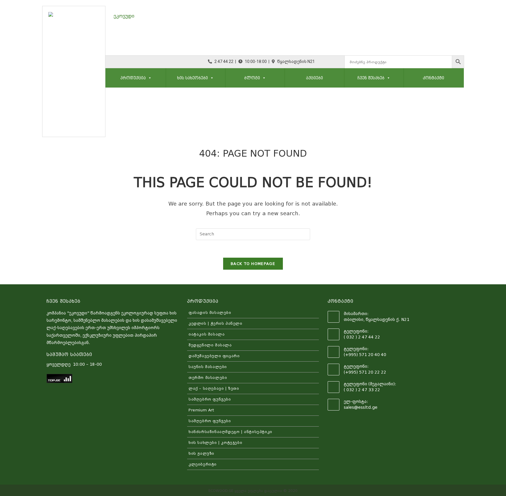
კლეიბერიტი (203, 464)
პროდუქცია (133, 78)
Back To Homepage (253, 263)
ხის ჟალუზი (201, 453)
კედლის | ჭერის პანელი (215, 323)
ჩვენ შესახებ (371, 78)
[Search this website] (253, 234)
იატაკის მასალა (207, 334)
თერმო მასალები (208, 377)
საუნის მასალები (208, 367)
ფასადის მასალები (210, 312)
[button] (149, 78)
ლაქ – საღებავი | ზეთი (214, 388)
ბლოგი (252, 78)
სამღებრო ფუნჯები (210, 399)
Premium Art (201, 410)
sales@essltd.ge (360, 407)
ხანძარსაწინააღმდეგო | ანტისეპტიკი (230, 432)
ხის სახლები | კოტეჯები (215, 442)
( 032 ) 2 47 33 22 (362, 389)
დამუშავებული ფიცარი (214, 356)
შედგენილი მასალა (210, 345)
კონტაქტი (433, 78)
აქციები (314, 78)
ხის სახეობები (192, 78)
